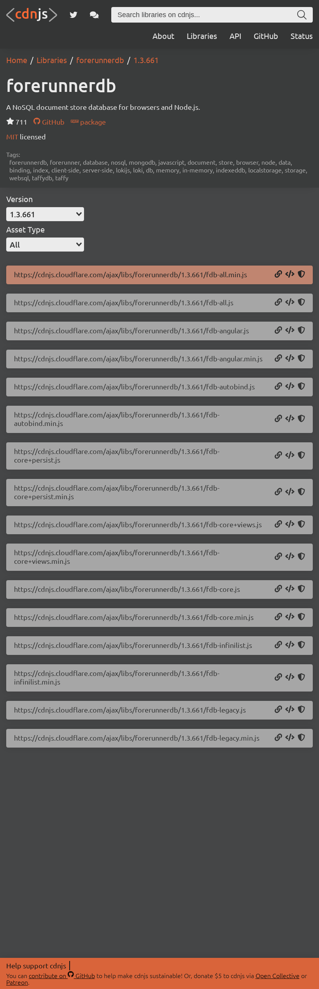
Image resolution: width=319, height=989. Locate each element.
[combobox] (45, 214)
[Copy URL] (278, 274)
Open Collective (278, 975)
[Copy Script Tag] (289, 274)
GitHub (266, 35)
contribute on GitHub (62, 975)
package (92, 122)
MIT (13, 136)
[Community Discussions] (94, 15)
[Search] (302, 14)
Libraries (202, 35)
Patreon (17, 982)
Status (302, 35)
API (235, 35)
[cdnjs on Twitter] (73, 15)
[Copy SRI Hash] (301, 274)
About (163, 35)
